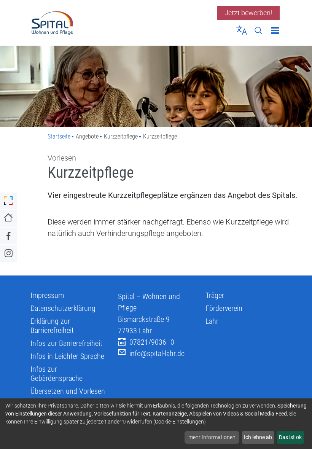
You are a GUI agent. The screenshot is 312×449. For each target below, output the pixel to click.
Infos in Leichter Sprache (67, 356)
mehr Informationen (212, 437)
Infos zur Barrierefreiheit (66, 343)
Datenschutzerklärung (63, 308)
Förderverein (223, 308)
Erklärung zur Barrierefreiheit (52, 326)
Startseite (59, 136)
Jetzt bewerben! (248, 13)
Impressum (47, 295)
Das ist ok (290, 437)
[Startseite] (90, 23)
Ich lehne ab (258, 437)
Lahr (211, 321)
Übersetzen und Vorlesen (67, 391)
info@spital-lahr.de (157, 353)
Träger (214, 295)
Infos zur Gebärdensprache (56, 374)
